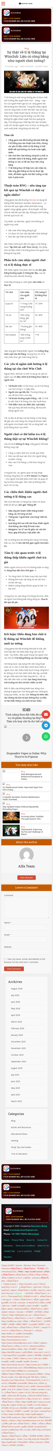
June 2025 (15, 1081)
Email (7, 934)
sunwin (17, 1426)
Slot (25, 1349)
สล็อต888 (12, 1383)
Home (6, 1240)
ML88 (31, 1426)
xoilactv (12, 1420)
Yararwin (41, 1265)
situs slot (38, 1352)
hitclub (12, 1312)
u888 (4, 1395)
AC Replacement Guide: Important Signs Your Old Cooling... (23, 788)
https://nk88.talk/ (29, 1417)
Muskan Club (30, 1265)
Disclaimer (8, 1245)
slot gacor (7, 1299)
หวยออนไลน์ (32, 1302)
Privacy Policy (18, 1240)
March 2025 (16, 1101)
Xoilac (43, 1377)
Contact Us (42, 1240)
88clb (30, 1352)
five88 (36, 1306)
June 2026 (15, 1002)
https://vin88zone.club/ (11, 1321)
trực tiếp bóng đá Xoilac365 (36, 1439)
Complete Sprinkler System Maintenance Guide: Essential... (21, 798)
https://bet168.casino (11, 1352)
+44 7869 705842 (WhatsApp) (25, 1234)
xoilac (9, 1358)
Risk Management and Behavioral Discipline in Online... (31, 776)
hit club (13, 1302)
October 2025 (17, 1055)
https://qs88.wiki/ (29, 1402)
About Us (30, 1240)
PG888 (37, 1251)
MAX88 (23, 1408)
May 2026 (15, 1008)
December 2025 (18, 1041)
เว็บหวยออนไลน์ (15, 1296)
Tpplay (4, 1265)
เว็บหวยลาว (28, 1330)
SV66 (15, 1358)
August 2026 (16, 988)
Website (7, 947)
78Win (20, 1271)
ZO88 (30, 1408)
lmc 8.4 (11, 1389)
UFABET (29, 1312)
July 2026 (15, 995)
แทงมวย (41, 1290)
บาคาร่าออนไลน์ (24, 1251)
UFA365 (39, 1312)
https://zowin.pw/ (33, 1364)
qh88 (33, 1386)
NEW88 (38, 1355)
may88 (44, 1306)
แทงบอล (35, 1278)
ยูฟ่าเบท (37, 1287)
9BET (24, 1324)
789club (9, 1411)
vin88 (48, 1302)
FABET (4, 1324)
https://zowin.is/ (34, 1399)
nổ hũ (27, 1278)
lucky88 (21, 1306)
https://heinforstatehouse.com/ (15, 1337)
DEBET (41, 1324)
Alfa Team (43, 66)
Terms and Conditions (25, 1245)
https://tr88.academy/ (10, 1417)
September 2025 (18, 1061)
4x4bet (46, 1399)
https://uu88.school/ (34, 1271)
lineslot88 (27, 1333)
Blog (26, 48)
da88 (14, 1306)
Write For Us (43, 1245)
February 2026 (17, 1028)
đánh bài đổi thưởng (17, 1395)
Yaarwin (19, 1265)
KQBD (46, 1364)
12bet (16, 1299)
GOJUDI (29, 1293)
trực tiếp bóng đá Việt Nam (26, 1377)
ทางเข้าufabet (41, 1405)
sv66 (24, 1352)
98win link (32, 1383)
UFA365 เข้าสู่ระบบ (10, 1408)
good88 (5, 1302)
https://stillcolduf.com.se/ (21, 1315)
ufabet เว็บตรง (23, 1389)
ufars (48, 1290)
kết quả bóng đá (39, 1392)
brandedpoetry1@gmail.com (23, 1230)
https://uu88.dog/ (16, 1414)
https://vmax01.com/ (28, 1284)
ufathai (43, 1343)
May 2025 (15, 1088)
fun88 (33, 1290)
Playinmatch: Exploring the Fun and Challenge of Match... (32, 831)
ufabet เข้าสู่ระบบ (18, 1405)
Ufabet (11, 1278)
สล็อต (46, 1271)
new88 (26, 1411)
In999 (11, 1265)
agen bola (45, 1299)
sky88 (27, 1361)
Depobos (8, 1257)
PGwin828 (23, 1442)
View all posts (26, 877)
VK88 (38, 1318)
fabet (4, 1309)
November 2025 (18, 1048)
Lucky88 (46, 1318)
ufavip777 (46, 1327)
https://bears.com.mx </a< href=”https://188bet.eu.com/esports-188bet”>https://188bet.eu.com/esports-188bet (26, 1371)
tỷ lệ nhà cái (7, 1293)
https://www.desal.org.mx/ (13, 1364)
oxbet (29, 1306)
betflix (30, 1405)
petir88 (38, 1408)
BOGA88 (28, 1368)
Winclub (32, 200)
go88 (24, 1426)
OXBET (18, 1411)
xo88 (12, 1361)
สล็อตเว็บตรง (16, 1268)
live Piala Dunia (18, 1380)
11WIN (47, 1321)
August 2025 (16, 1068)
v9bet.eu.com (26, 1358)
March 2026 (16, 1021)
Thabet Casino (9, 1284)
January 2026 (17, 1035)
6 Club (4, 1414)
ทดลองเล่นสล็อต (21, 1309)
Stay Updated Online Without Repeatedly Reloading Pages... (21, 807)
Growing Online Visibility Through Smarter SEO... (32, 817)
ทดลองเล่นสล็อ (43, 1386)
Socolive (5, 1380)
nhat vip (37, 1358)
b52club (32, 1395)
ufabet (13, 1290)
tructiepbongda (8, 1439)
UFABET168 (9, 1251)
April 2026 (15, 1015)
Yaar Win (19, 1430)
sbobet (41, 1389)
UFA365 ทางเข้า (30, 1296)
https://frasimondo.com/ (11, 1368)
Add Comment (26, 66)
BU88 (11, 1324)
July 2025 (15, 1074)
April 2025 (15, 1094)
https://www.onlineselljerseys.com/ (16, 1343)
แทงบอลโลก (20, 1399)
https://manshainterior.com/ (13, 1340)
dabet (10, 1309)
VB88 (18, 1324)
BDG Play (37, 1430)
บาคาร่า (19, 1278)
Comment (8, 895)
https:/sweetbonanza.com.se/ (30, 1420)
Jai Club (34, 1411)
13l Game (46, 1430)
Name (7, 922)
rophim (30, 1355)
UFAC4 (36, 1327)
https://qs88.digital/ (34, 1414)
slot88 (18, 1333)
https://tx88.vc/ (8, 1333)
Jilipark (4, 1436)
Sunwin (20, 1312)
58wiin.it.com (23, 1386)
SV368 (33, 1436)
